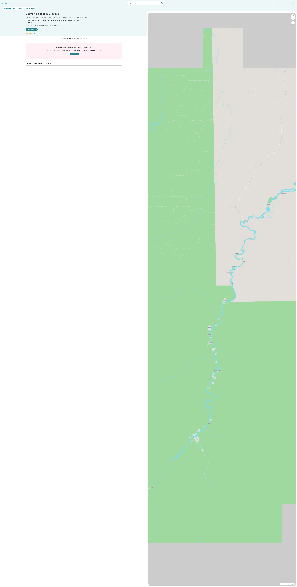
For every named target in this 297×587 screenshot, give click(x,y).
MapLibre (282, 584)
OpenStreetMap (289, 584)
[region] (222, 299)
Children (8, 8)
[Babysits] (7, 3)
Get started (74, 54)
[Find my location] (293, 22)
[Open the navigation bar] (293, 3)
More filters (31, 8)
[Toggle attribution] (294, 584)
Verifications (19, 8)
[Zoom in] (293, 15)
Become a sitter (284, 3)
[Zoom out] (293, 18)
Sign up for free (32, 29)
